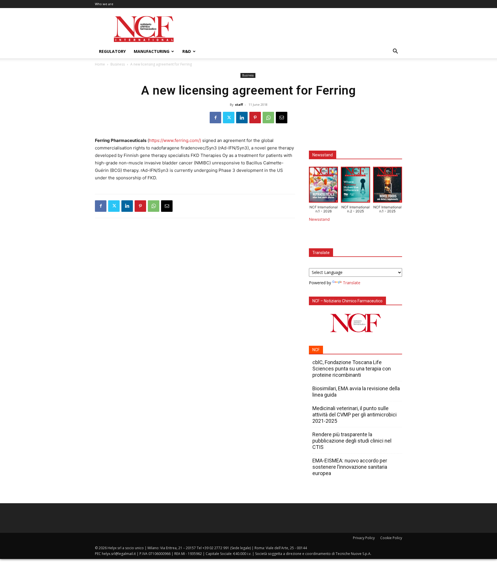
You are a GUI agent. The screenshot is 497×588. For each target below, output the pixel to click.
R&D (186, 51)
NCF (316, 349)
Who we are (104, 4)
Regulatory (112, 51)
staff (239, 104)
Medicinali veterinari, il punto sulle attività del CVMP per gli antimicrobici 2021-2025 (354, 414)
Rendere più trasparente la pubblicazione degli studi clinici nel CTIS (351, 440)
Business (117, 64)
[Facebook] (215, 117)
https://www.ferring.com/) (175, 140)
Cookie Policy (391, 537)
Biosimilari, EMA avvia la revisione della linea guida (356, 391)
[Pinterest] (255, 117)
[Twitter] (228, 117)
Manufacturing (151, 51)
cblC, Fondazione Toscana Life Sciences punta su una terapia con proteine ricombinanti (351, 368)
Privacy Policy (364, 537)
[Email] (281, 117)
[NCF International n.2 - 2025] (355, 186)
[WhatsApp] (268, 117)
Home (100, 64)
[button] (395, 52)
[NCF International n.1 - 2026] (323, 186)
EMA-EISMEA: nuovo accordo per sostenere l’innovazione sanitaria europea (349, 467)
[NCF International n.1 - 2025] (387, 186)
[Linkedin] (242, 117)
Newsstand (319, 219)
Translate (351, 282)
